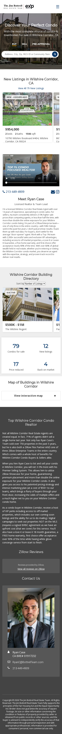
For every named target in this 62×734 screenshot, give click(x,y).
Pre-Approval (41, 43)
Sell (24, 43)
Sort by (20, 283)
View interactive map (28, 395)
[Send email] (53, 191)
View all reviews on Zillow (31, 568)
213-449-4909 (14, 192)
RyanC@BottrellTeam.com (28, 662)
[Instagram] (57, 191)
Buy (14, 43)
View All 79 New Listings (31, 88)
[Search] (54, 54)
